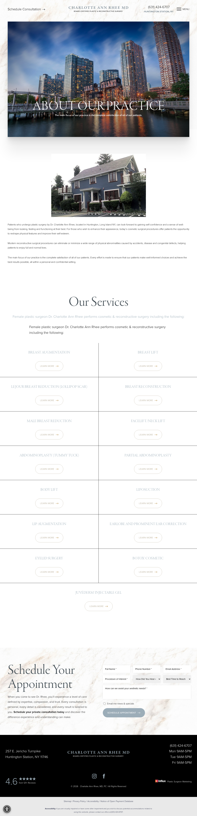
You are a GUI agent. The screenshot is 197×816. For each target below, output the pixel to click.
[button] (179, 9)
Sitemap (67, 801)
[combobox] (116, 679)
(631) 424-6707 (159, 7)
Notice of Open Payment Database (117, 801)
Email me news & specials (120, 703)
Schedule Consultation (25, 9)
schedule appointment (121, 712)
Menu (186, 9)
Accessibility (93, 801)
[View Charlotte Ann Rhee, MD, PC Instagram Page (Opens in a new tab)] (94, 777)
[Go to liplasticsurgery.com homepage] (98, 9)
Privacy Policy (79, 801)
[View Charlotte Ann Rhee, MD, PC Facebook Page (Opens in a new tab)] (104, 777)
